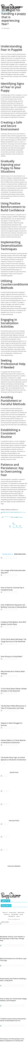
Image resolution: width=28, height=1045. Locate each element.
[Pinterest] (2, 910)
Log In (18, 916)
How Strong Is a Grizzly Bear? (12, 656)
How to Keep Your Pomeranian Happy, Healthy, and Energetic (13, 1000)
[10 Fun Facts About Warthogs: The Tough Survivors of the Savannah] (14, 631)
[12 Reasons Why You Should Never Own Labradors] (14, 825)
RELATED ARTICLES (7, 554)
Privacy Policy (12, 912)
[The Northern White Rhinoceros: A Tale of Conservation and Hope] (14, 698)
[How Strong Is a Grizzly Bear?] (14, 648)
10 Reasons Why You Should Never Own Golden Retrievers (13, 844)
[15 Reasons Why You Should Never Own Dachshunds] (14, 851)
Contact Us (7, 914)
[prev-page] (2, 763)
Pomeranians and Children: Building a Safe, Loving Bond (11, 812)
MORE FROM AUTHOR (20, 554)
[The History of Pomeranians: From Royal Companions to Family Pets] (14, 1031)
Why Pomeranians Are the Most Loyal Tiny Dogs (12, 798)
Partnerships (14, 914)
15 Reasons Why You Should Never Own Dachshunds (13, 857)
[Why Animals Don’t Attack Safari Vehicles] (14, 663)
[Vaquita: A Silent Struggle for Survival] (14, 715)
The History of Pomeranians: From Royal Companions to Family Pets (12, 1040)
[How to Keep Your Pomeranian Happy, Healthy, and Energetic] (14, 991)
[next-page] (4, 763)
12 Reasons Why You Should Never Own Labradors (13, 831)
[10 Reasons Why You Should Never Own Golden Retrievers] (14, 838)
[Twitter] (3, 910)
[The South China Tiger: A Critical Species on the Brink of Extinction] (14, 749)
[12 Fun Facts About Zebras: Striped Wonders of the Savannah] (14, 680)
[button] (3, 2)
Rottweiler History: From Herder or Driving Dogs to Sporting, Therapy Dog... (13, 784)
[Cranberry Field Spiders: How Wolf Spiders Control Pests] (14, 614)
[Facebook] (1, 910)
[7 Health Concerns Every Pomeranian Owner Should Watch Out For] (14, 1011)
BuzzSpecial (12, 916)
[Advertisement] (14, 36)
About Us (5, 912)
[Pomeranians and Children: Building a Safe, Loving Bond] (14, 806)
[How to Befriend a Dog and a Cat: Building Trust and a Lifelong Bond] (14, 597)
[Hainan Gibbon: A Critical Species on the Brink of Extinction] (14, 732)
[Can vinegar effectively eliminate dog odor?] (14, 562)
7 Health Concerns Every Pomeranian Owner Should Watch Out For (13, 1020)
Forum (21, 914)
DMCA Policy (21, 912)
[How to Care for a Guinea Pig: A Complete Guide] (14, 579)
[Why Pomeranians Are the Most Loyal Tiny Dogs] (14, 792)
